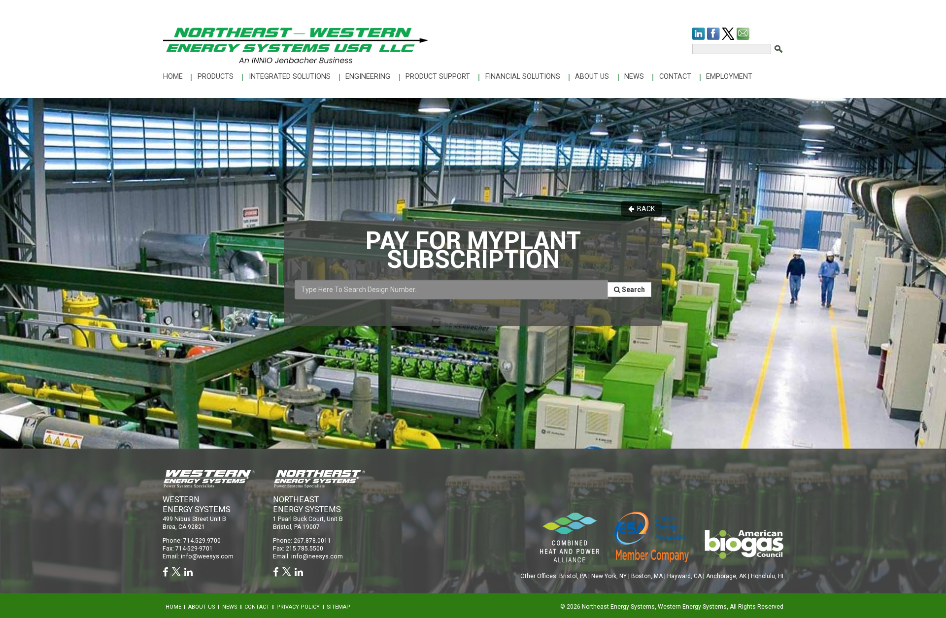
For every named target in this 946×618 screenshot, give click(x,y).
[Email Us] (743, 34)
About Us (592, 76)
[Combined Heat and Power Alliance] (569, 537)
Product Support (437, 76)
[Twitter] (728, 34)
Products (216, 76)
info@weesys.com (207, 556)
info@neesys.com (317, 556)
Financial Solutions (522, 76)
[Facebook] (713, 34)
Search (632, 289)
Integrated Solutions (290, 76)
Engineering (367, 76)
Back (644, 209)
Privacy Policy (298, 607)
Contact (675, 76)
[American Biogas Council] (743, 544)
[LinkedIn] (698, 34)
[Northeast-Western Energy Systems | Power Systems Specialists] (296, 45)
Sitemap (338, 607)
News (634, 76)
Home (173, 76)
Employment (729, 76)
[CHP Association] (651, 536)
